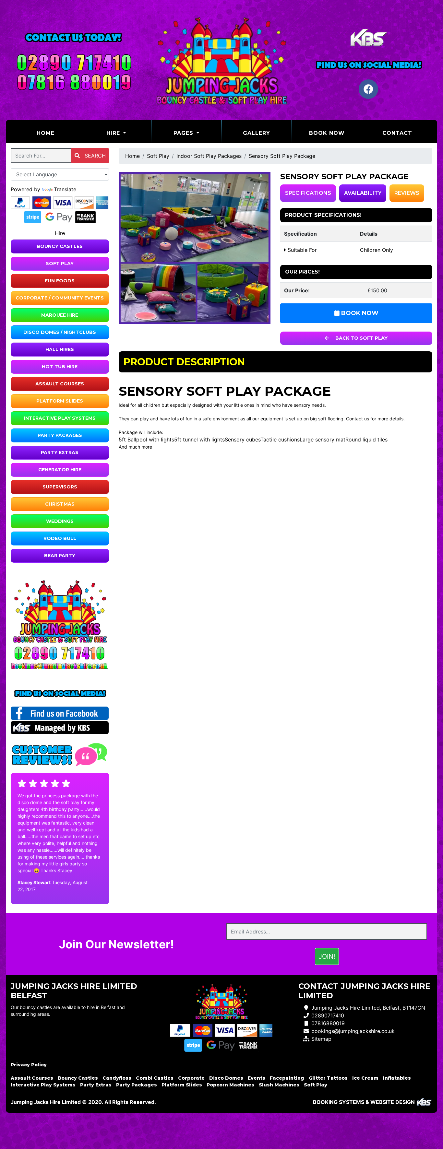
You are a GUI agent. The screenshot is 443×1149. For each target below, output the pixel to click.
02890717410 (327, 1015)
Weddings (60, 521)
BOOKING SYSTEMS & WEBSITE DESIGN (364, 1102)
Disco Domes (226, 1078)
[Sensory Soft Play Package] (195, 248)
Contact (397, 133)
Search (94, 155)
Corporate (191, 1078)
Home (58, 133)
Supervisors (59, 487)
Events (256, 1078)
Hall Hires (59, 349)
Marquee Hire (59, 315)
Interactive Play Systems (60, 418)
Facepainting (287, 1078)
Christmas (60, 504)
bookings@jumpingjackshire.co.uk (353, 1031)
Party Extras (59, 452)
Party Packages (60, 435)
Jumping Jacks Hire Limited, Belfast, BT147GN (368, 1007)
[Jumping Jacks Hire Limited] (221, 60)
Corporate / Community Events (60, 298)
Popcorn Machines (230, 1085)
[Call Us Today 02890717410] (60, 653)
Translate (65, 189)
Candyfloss (116, 1078)
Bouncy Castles (60, 246)
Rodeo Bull (59, 538)
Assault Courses (59, 384)
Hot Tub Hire (60, 366)
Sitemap (321, 1039)
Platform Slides (59, 401)
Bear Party (59, 555)
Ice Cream (365, 1078)
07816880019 (328, 1023)
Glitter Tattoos (328, 1078)
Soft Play (60, 263)
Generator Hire (59, 470)
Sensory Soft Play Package (282, 156)
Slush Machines (279, 1085)
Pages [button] (184, 133)
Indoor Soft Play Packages (209, 156)
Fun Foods (60, 281)
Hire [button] (114, 133)
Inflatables (397, 1078)
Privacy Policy (29, 1065)
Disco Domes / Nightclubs (59, 332)
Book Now (327, 133)
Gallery (256, 133)
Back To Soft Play (361, 338)
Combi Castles (155, 1078)
